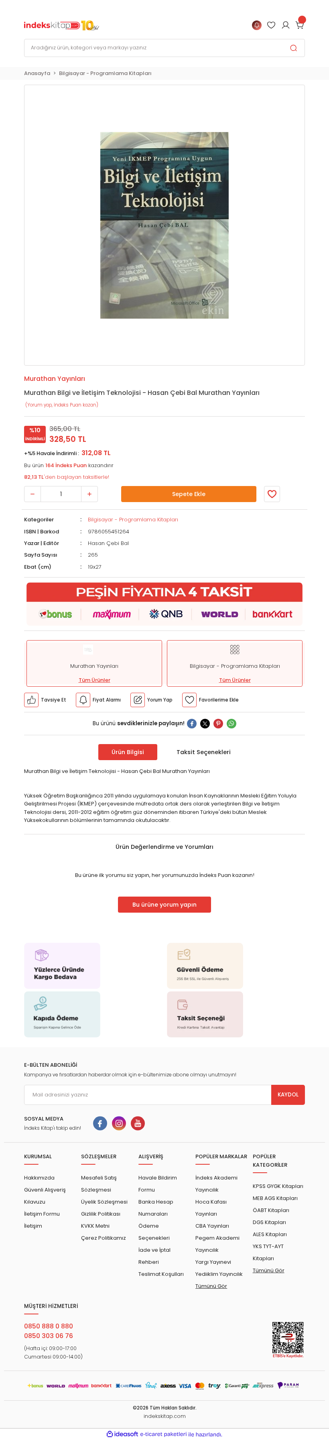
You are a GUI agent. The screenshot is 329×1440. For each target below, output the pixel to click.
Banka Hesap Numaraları (155, 1208)
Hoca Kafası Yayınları (211, 1208)
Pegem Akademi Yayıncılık (217, 1244)
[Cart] (300, 25)
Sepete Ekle (188, 494)
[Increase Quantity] (89, 494)
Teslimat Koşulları (161, 1274)
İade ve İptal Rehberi (154, 1256)
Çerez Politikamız (103, 1238)
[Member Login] (271, 25)
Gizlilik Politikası (100, 1214)
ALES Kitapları (270, 1234)
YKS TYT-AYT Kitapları (268, 1252)
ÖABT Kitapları (271, 1210)
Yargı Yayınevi (213, 1262)
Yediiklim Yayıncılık (219, 1274)
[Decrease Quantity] (32, 494)
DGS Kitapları (269, 1222)
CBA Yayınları (212, 1226)
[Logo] (61, 25)
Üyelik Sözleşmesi (104, 1202)
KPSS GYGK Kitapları (278, 1186)
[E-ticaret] (163, 1434)
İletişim (33, 1226)
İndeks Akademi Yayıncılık (216, 1184)
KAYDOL (288, 1094)
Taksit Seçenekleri (204, 752)
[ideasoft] (122, 1434)
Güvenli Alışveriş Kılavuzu (45, 1196)
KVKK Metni (95, 1226)
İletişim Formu (42, 1214)
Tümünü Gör (211, 1286)
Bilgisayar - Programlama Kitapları (133, 519)
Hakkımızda (39, 1178)
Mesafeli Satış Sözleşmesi (99, 1184)
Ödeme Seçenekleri (154, 1232)
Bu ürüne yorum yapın (164, 905)
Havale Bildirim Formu (157, 1184)
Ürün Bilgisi (128, 752)
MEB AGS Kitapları (275, 1198)
